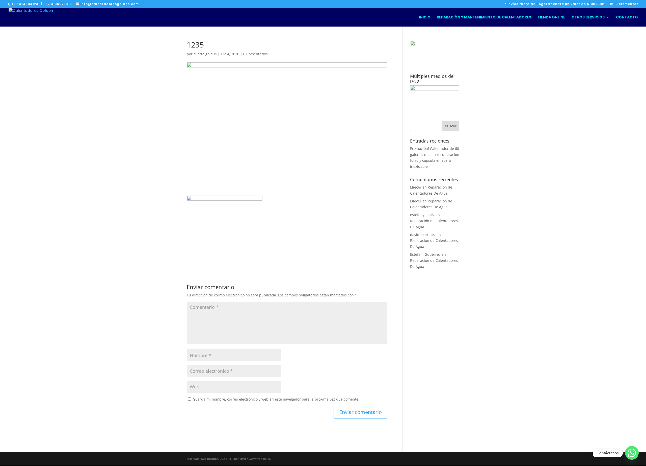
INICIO (424, 17)
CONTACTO (627, 17)
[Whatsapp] (632, 453)
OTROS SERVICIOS (588, 17)
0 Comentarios (255, 54)
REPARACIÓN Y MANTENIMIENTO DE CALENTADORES (484, 17)
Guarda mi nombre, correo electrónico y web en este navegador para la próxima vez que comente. (276, 399)
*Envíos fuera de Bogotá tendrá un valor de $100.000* (555, 4)
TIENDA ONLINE (551, 17)
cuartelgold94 (205, 54)
